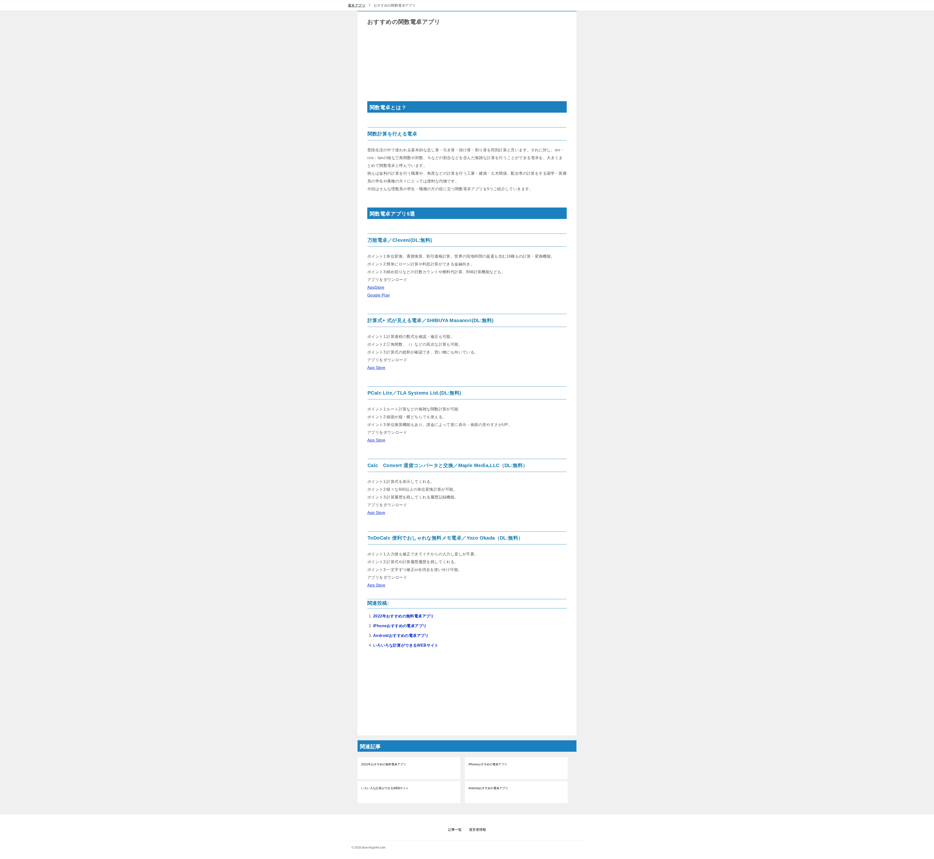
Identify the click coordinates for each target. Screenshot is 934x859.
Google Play (378, 295)
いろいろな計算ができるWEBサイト (406, 645)
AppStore (375, 287)
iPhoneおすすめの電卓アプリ (400, 626)
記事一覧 (455, 830)
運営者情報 (477, 830)
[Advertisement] (467, 67)
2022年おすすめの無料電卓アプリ (403, 616)
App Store (376, 368)
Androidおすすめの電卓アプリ (401, 635)
